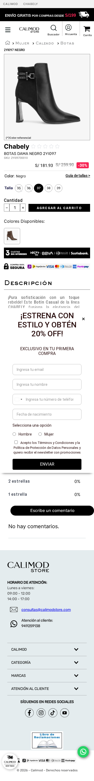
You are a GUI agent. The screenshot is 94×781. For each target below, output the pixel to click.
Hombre (25, 434)
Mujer (22, 43)
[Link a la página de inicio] (7, 43)
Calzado (45, 43)
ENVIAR (47, 464)
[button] (53, 30)
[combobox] (18, 399)
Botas (67, 43)
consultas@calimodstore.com (46, 609)
